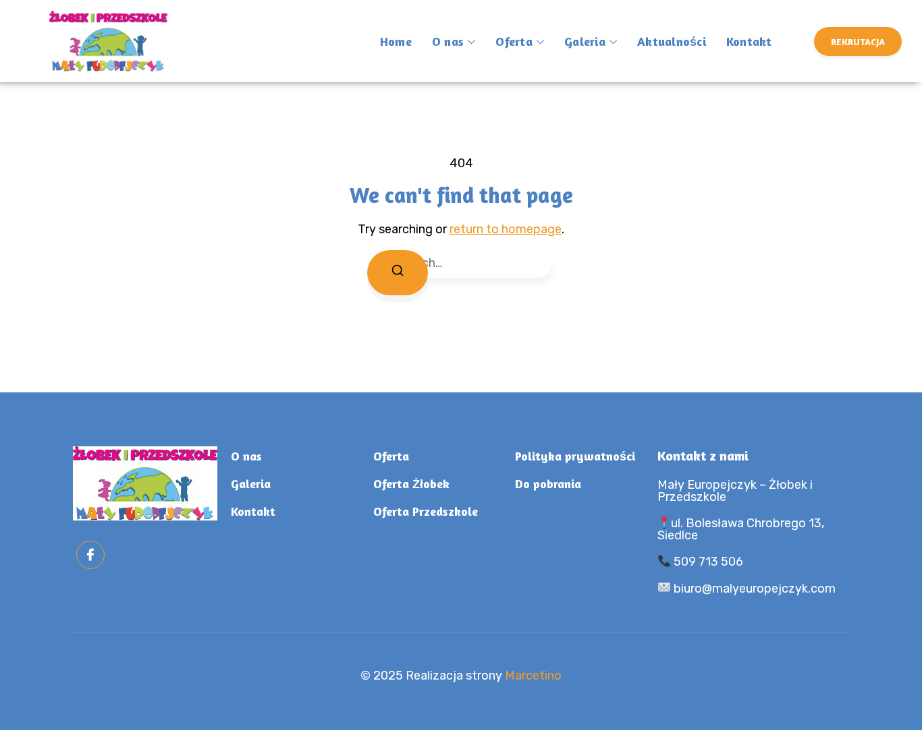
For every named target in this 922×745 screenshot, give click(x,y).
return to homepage (506, 229)
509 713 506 (707, 561)
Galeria (584, 41)
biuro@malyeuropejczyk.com (753, 588)
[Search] (397, 272)
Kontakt (749, 41)
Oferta (514, 41)
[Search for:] (461, 263)
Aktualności (671, 41)
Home (396, 41)
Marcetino (533, 675)
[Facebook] (90, 555)
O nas (448, 41)
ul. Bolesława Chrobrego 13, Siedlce (741, 529)
